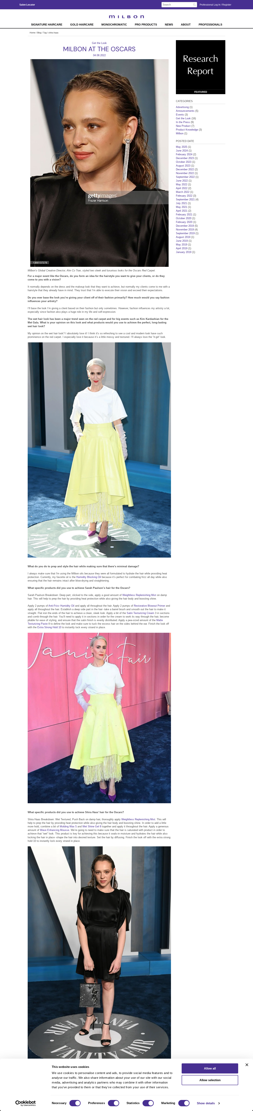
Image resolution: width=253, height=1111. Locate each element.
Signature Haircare (46, 24)
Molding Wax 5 (68, 826)
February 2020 (184, 222)
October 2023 (183, 161)
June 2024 (182, 150)
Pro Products (146, 24)
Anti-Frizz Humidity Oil (61, 605)
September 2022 (185, 176)
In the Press (183, 122)
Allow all (210, 1068)
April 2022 (181, 188)
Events (180, 114)
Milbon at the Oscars (99, 49)
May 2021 (181, 207)
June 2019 (182, 240)
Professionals (210, 24)
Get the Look (99, 43)
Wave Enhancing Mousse (54, 830)
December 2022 (185, 169)
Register (226, 4)
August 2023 (183, 165)
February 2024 (184, 154)
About (186, 24)
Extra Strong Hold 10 (49, 627)
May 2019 (181, 244)
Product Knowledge (187, 129)
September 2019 (185, 233)
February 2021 (184, 214)
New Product (183, 125)
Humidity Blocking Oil (88, 577)
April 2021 (181, 210)
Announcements (185, 110)
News (169, 24)
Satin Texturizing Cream (140, 613)
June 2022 (182, 180)
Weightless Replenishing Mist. (138, 819)
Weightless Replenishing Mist (139, 595)
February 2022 (184, 195)
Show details (206, 1103)
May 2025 (181, 146)
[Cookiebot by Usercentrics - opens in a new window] (25, 1103)
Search (194, 4)
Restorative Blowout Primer (149, 605)
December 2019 (185, 225)
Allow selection (210, 1080)
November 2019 (185, 229)
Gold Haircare (81, 24)
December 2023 (185, 158)
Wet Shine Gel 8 (91, 826)
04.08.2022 (99, 55)
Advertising (182, 107)
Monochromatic (114, 24)
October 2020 (183, 218)
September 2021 (185, 199)
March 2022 (182, 191)
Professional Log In (210, 4)
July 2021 (181, 203)
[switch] (113, 1103)
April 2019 (181, 248)
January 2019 (183, 252)
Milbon (179, 133)
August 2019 (183, 237)
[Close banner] (246, 1064)
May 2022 (181, 184)
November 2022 (185, 173)
